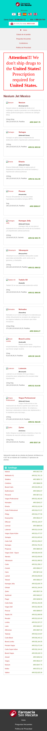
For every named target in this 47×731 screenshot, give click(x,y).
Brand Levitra (24, 339)
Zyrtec (21, 427)
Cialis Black (9, 638)
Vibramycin (23, 250)
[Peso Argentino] (14, 14)
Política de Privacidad (23, 47)
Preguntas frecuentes (23, 39)
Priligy (7, 514)
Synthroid (8, 595)
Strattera (8, 479)
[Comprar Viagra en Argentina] (23, 4)
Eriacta (22, 162)
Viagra (7, 661)
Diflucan (8, 522)
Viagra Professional (27, 398)
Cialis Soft (8, 541)
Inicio (25, 30)
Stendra (7, 557)
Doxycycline (9, 518)
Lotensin (22, 368)
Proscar (22, 191)
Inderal (7, 472)
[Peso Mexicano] (19, 14)
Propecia (8, 549)
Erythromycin (9, 491)
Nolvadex (23, 309)
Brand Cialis (9, 487)
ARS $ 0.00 (31, 24)
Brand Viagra (9, 653)
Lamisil (7, 576)
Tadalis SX (23, 280)
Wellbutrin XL (9, 475)
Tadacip (7, 634)
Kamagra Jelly (25, 221)
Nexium (22, 103)
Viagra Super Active (11, 533)
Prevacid (8, 495)
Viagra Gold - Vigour (12, 553)
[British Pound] (35, 14)
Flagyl (7, 599)
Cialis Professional (11, 510)
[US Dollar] (30, 14)
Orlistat (7, 587)
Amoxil (7, 657)
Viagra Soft (8, 607)
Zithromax (8, 630)
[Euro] (24, 14)
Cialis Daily (9, 603)
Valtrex (7, 672)
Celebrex (8, 483)
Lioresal (7, 526)
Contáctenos (23, 43)
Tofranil (7, 580)
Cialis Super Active (11, 649)
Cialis (7, 564)
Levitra (7, 622)
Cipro (7, 572)
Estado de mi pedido (24, 34)
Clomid (7, 568)
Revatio (7, 618)
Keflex (7, 669)
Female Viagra (10, 645)
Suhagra (22, 132)
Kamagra (8, 545)
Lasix (7, 626)
